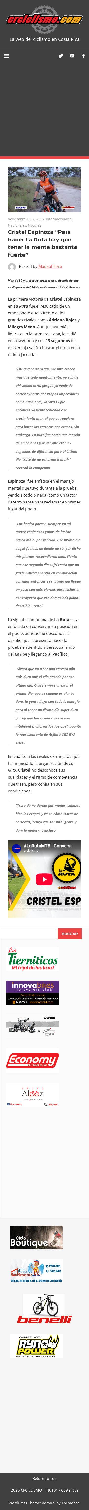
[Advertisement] (44, 109)
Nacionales (17, 225)
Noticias (34, 225)
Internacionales (59, 219)
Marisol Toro (50, 266)
